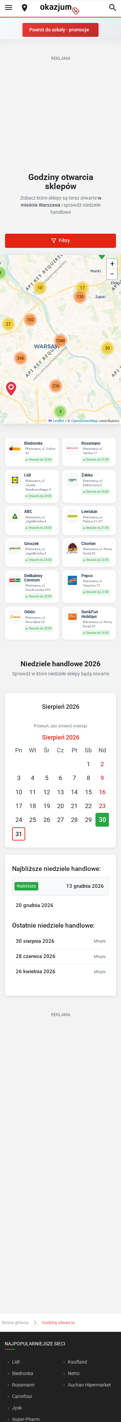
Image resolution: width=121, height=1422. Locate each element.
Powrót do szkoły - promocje (59, 29)
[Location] (24, 8)
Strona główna (15, 1322)
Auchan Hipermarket (89, 1385)
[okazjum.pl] (60, 9)
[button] (107, 348)
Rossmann (23, 1385)
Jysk (17, 1408)
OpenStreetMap (84, 421)
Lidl (15, 1362)
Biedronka (22, 1373)
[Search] (112, 8)
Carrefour (22, 1396)
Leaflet (58, 421)
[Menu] (8, 8)
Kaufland (77, 1362)
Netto (74, 1373)
